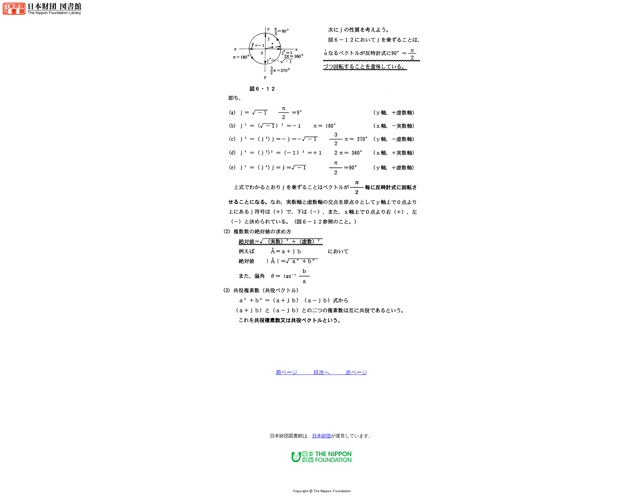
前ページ (294, 372)
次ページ (356, 372)
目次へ (329, 372)
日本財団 (321, 435)
